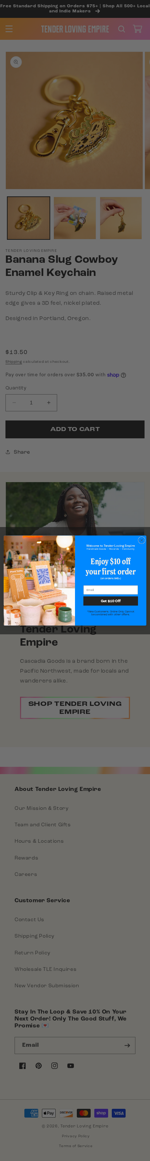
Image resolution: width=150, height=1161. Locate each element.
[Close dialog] (141, 540)
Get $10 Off (111, 601)
